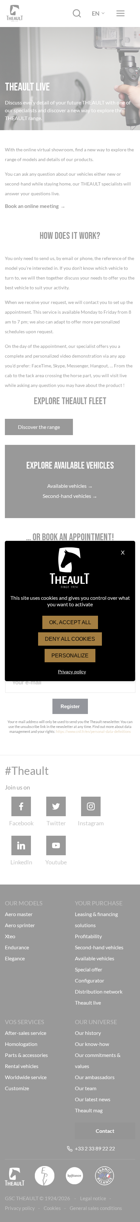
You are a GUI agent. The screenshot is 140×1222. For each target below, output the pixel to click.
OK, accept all (70, 622)
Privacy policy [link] (72, 671)
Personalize (70, 655)
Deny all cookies (70, 639)
